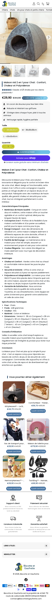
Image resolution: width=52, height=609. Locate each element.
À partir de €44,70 (14, 414)
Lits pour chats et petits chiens (30, 10)
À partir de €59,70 (38, 411)
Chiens (5, 10)
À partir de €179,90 (38, 451)
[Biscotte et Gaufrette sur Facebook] (26, 580)
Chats (12, 10)
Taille (4, 125)
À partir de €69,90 (38, 488)
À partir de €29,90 (14, 451)
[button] (48, 37)
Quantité (6, 142)
